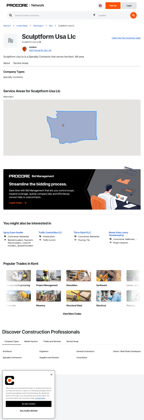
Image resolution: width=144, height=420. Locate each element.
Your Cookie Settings (29, 410)
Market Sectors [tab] (31, 341)
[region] (28, 394)
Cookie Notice (40, 398)
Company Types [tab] (11, 341)
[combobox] (113, 15)
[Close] (51, 374)
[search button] (133, 15)
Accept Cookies (28, 404)
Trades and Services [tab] (52, 341)
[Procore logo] (17, 5)
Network (37, 5)
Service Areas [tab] (72, 341)
